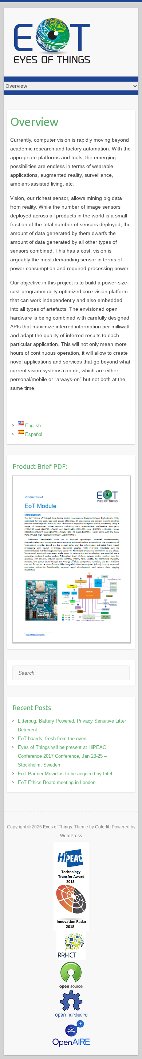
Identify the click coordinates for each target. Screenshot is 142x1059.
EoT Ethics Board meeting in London (56, 782)
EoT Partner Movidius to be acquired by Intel (65, 773)
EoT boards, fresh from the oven (52, 738)
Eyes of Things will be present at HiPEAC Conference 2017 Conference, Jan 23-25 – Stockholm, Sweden (62, 756)
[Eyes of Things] (51, 42)
